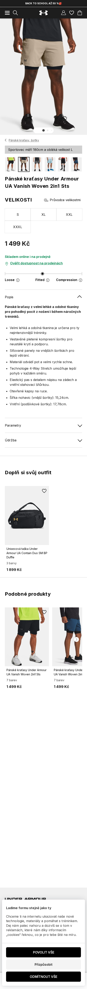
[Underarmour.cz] (43, 12)
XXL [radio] (69, 214)
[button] (43, 130)
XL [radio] (43, 214)
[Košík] (79, 12)
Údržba (10, 440)
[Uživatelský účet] (63, 12)
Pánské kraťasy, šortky (24, 140)
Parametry (13, 425)
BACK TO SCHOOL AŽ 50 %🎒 (43, 3)
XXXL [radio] (17, 227)
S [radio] (18, 214)
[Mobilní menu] (7, 12)
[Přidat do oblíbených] (44, 491)
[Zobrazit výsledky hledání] (15, 12)
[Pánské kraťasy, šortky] (6, 140)
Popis (9, 297)
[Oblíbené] (71, 12)
